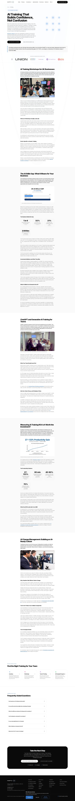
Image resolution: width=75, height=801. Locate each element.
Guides (40, 781)
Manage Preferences (45, 797)
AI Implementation (31, 786)
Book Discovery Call (62, 2)
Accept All (29, 797)
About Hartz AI (51, 781)
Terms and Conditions (63, 781)
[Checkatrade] (41, 59)
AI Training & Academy (32, 781)
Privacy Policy (62, 783)
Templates (40, 783)
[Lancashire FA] (12, 59)
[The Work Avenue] (33, 59)
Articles (40, 788)
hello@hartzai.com (10, 787)
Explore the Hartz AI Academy (46, 761)
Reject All (37, 797)
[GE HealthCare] (50, 59)
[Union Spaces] (21, 59)
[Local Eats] (61, 59)
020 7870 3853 (10, 788)
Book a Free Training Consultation (29, 761)
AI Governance (30, 788)
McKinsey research (11, 33)
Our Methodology (52, 783)
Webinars (40, 786)
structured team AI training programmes (36, 386)
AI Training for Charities (32, 783)
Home (8, 7)
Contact (50, 786)
